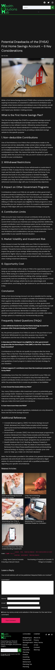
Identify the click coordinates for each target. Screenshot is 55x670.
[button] (38, 12)
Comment (5, 580)
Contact (37, 647)
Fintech (25, 655)
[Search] (52, 7)
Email (3, 603)
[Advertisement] (27, 25)
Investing (17, 555)
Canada (17, 552)
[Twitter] (48, 2)
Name (4, 599)
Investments (24, 555)
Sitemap (37, 650)
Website (4, 608)
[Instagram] (52, 2)
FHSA (21, 552)
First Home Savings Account (44, 552)
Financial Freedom (29, 552)
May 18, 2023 (4, 56)
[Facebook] (44, 2)
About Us (37, 638)
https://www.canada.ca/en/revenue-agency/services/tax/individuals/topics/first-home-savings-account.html (26, 427)
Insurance (26, 659)
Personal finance (34, 555)
